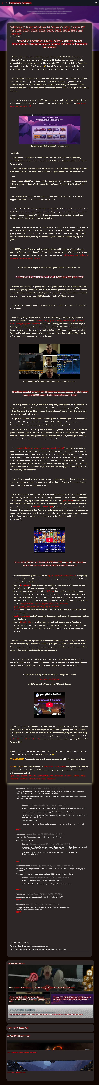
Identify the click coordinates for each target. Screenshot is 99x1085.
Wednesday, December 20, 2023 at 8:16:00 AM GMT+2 (52, 866)
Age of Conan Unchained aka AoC (62, 576)
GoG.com (50, 591)
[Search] (96, 3)
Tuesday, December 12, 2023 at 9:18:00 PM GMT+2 (45, 788)
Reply (18, 829)
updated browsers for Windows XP (25, 739)
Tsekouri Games (20, 3)
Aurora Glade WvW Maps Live (16, 1073)
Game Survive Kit (43, 776)
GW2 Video (68, 776)
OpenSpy (76, 776)
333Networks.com (22, 616)
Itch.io (17, 610)
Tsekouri (25, 805)
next (9, 1019)
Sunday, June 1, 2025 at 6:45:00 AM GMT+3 (42, 904)
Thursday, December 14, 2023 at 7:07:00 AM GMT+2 (50, 805)
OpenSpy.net (67, 501)
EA (35, 776)
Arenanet (24, 776)
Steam (83, 776)
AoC (17, 776)
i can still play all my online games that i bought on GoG (39, 448)
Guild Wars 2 (59, 776)
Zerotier (36, 507)
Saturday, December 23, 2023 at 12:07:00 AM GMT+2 (50, 877)
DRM (30, 776)
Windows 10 (14, 778)
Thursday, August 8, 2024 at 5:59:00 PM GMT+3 (44, 894)
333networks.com (23, 866)
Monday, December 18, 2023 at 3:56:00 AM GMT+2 (45, 834)
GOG (51, 776)
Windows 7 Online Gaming (37, 778)
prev (8, 1019)
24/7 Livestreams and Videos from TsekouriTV (22, 1052)
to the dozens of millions (49, 679)
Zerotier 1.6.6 (26, 622)
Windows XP (51, 778)
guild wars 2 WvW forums (55, 767)
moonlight (48, 507)
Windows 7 (24, 778)
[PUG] (12, 776)
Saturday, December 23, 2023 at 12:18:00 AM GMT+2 (50, 844)
